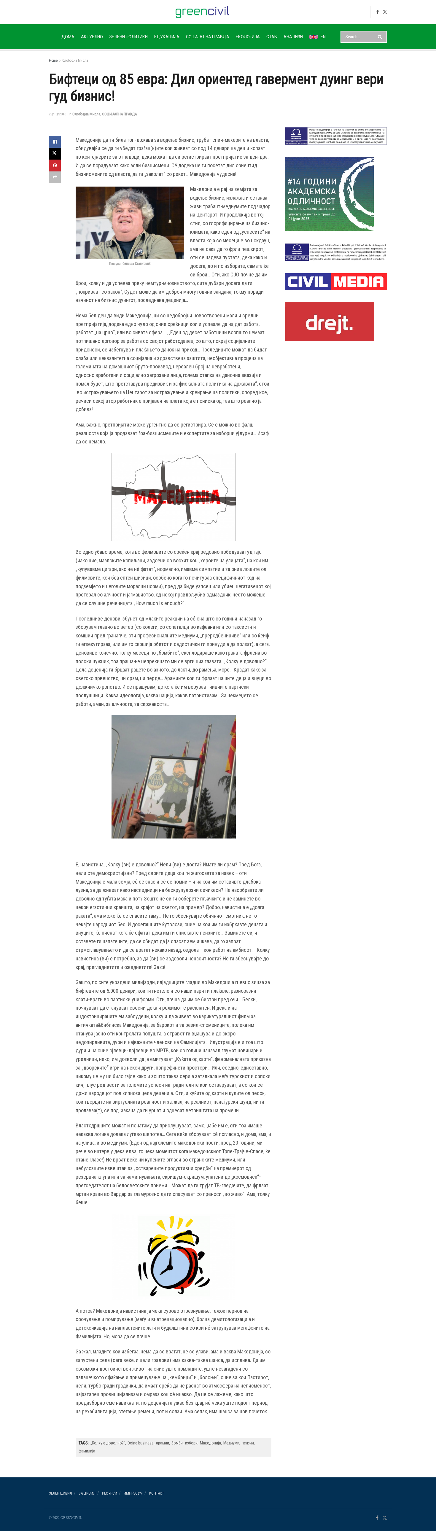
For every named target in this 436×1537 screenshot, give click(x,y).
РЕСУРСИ (109, 1493)
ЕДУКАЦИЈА (166, 36)
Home (53, 60)
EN (323, 36)
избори (191, 1443)
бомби (177, 1443)
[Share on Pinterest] (55, 165)
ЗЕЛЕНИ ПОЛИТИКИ (128, 36)
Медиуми (231, 1443)
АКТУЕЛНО (92, 36)
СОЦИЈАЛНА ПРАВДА (207, 36)
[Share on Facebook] (55, 142)
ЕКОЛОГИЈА (248, 36)
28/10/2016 (57, 114)
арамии (162, 1443)
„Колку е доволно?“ (107, 1443)
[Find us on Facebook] (377, 12)
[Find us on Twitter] (385, 12)
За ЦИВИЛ (87, 1493)
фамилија (87, 1451)
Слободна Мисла (75, 60)
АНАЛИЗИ (293, 36)
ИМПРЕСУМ (133, 1493)
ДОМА (67, 36)
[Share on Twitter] (55, 154)
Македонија (210, 1443)
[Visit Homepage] (202, 12)
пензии (248, 1443)
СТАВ (271, 36)
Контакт (156, 1493)
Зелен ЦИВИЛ (60, 1493)
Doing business (141, 1443)
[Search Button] (381, 37)
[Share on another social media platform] (55, 177)
